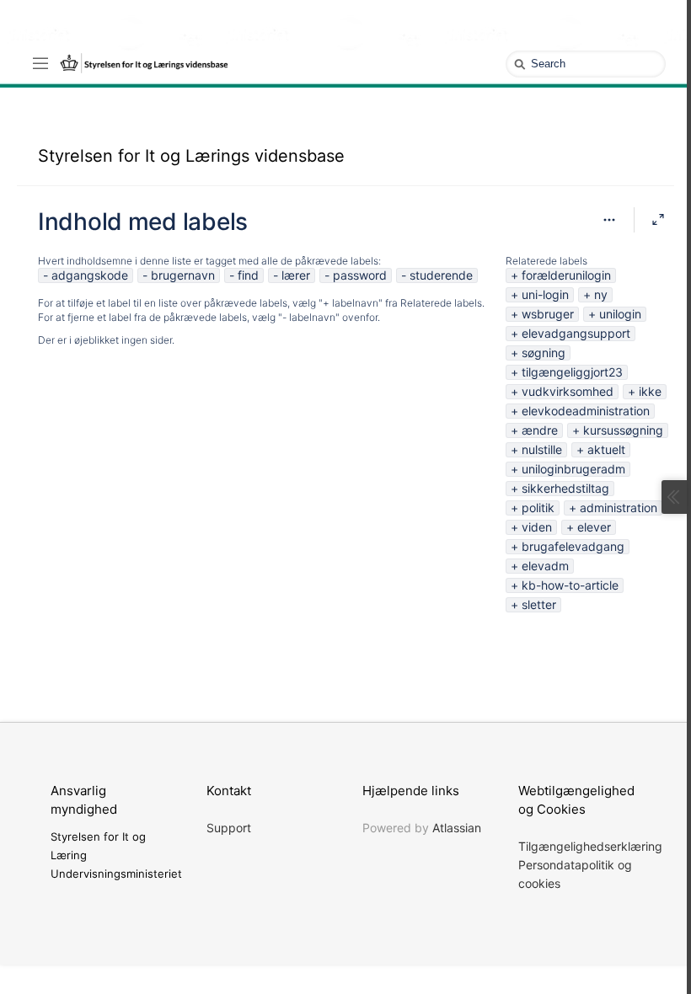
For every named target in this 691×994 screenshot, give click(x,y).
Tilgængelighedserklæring (590, 846)
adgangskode (89, 275)
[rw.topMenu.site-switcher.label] (40, 62)
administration (618, 507)
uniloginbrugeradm (573, 469)
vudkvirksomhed (567, 391)
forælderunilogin (566, 275)
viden (537, 527)
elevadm (545, 565)
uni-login (545, 294)
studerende (441, 275)
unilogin (620, 314)
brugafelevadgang (573, 546)
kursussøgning (623, 430)
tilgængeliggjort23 (572, 372)
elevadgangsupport (576, 333)
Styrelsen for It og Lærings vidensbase (191, 156)
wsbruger (548, 314)
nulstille (542, 449)
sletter (539, 604)
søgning (543, 352)
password (360, 275)
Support (228, 827)
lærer (295, 275)
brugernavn (183, 275)
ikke (650, 391)
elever (594, 527)
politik (538, 507)
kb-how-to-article (570, 585)
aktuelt (606, 449)
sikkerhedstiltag (565, 488)
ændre (540, 430)
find (248, 275)
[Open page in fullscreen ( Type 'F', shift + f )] (658, 219)
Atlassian (456, 827)
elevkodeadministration (586, 410)
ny (601, 294)
